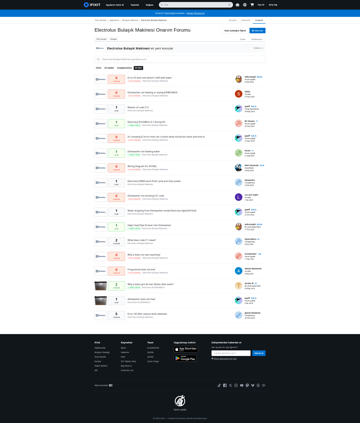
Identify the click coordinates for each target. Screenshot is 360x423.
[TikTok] (219, 385)
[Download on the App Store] (186, 349)
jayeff (247, 106)
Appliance (114, 20)
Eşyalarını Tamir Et (115, 5)
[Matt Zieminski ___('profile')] (238, 167)
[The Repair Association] (264, 385)
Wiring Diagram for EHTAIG (142, 166)
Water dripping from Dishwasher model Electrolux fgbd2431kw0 (162, 210)
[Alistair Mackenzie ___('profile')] (238, 271)
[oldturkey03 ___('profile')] (238, 79)
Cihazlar (113, 39)
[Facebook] (225, 385)
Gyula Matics (250, 239)
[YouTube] (241, 385)
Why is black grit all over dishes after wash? (151, 284)
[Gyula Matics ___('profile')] (238, 241)
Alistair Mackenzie (253, 268)
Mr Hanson (250, 121)
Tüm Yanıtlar (101, 20)
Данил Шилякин (252, 313)
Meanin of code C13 (138, 107)
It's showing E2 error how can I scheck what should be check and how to (166, 136)
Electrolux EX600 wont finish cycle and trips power (154, 181)
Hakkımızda (99, 347)
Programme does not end (141, 269)
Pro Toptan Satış (128, 361)
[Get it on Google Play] (185, 358)
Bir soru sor (257, 30)
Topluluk (135, 5)
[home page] (92, 4)
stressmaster (251, 254)
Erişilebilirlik (153, 347)
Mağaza (149, 5)
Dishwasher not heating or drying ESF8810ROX (152, 92)
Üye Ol (261, 4)
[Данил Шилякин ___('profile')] (238, 315)
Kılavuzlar (245, 20)
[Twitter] (230, 385)
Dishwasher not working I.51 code (146, 195)
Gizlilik (150, 352)
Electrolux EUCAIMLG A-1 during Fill (146, 121)
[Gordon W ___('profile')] (238, 285)
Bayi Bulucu (126, 365)
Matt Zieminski (252, 165)
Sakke (247, 91)
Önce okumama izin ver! (225, 358)
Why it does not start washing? (144, 254)
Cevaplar (259, 20)
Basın (123, 347)
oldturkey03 (250, 77)
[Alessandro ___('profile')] (238, 182)
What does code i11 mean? (142, 240)
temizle (257, 48)
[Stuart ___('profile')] (238, 153)
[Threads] (258, 385)
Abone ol (259, 353)
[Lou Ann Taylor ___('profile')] (238, 197)
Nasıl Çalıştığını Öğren (235, 30)
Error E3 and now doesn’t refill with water (150, 77)
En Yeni (138, 68)
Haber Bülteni (101, 365)
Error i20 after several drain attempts (147, 313)
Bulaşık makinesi (130, 20)
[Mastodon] (247, 385)
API (96, 370)
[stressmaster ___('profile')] (238, 256)
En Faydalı (109, 68)
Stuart (248, 150)
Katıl (123, 356)
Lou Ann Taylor (251, 195)
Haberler (125, 352)
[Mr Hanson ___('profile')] (238, 123)
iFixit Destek (100, 356)
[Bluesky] (252, 385)
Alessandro (250, 180)
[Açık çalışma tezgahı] (237, 5)
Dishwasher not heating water (144, 151)
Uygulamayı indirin (185, 342)
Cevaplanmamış (124, 68)
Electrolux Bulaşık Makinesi (154, 20)
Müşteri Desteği (102, 352)
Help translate (101, 385)
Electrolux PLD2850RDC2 (153, 287)
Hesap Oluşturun (195, 13)
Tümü (98, 68)
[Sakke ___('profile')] (238, 94)
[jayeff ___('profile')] (238, 108)
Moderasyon (257, 39)
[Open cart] (252, 5)
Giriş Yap (273, 4)
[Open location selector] (245, 5)
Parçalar (233, 20)
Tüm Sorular (101, 39)
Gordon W (249, 283)
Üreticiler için (127, 370)
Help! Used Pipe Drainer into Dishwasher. (149, 225)
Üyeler (242, 39)
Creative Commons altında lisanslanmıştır (187, 418)
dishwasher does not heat (141, 299)
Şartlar (150, 356)
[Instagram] (236, 385)
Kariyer (97, 361)
